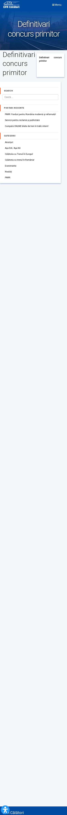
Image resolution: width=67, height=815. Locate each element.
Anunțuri (9, 142)
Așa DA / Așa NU (13, 148)
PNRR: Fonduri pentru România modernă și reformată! (30, 114)
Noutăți (8, 172)
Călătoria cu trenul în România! (19, 160)
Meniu (58, 4)
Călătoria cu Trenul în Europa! (19, 154)
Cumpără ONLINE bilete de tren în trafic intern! (26, 126)
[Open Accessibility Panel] (5, 809)
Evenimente (10, 166)
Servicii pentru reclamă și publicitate (22, 120)
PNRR (7, 177)
